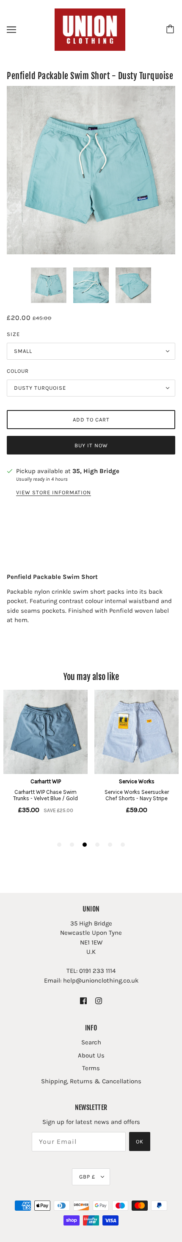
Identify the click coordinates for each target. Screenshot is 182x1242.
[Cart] (171, 30)
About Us (91, 1055)
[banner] (90, 29)
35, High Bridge (95, 471)
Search (91, 1042)
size (13, 334)
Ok (139, 1141)
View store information (53, 493)
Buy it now (91, 445)
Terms (91, 1068)
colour (18, 371)
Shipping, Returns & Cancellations (91, 1081)
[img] (83, 1000)
